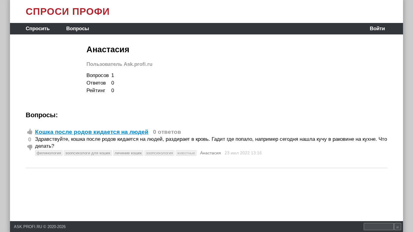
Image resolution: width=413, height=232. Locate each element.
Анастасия (210, 152)
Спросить (38, 28)
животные (186, 153)
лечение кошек (128, 153)
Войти (377, 28)
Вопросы (77, 28)
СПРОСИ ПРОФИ (68, 11)
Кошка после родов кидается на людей (91, 132)
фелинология (49, 153)
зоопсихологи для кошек (87, 153)
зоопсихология (159, 153)
